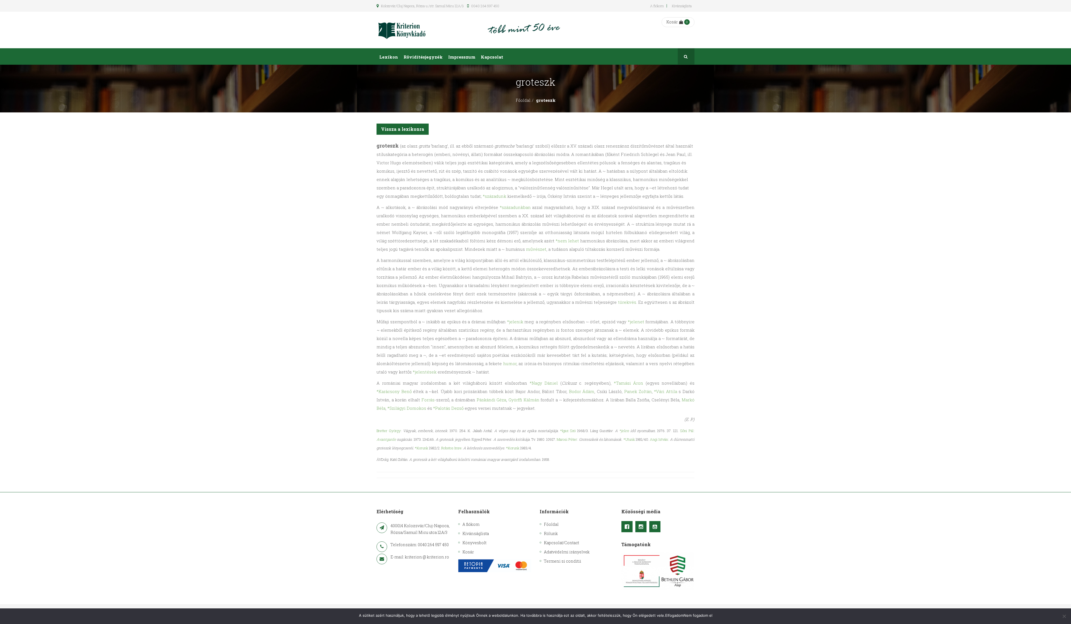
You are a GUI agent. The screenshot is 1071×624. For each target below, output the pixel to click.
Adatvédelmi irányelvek (567, 552)
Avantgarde (386, 439)
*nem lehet (567, 241)
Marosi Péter (567, 439)
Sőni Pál (687, 430)
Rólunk (551, 533)
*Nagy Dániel (544, 383)
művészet (536, 249)
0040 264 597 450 (484, 6)
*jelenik (515, 321)
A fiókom (657, 6)
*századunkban (515, 207)
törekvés (627, 302)
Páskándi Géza (491, 400)
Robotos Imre (451, 447)
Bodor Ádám (582, 391)
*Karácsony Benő (394, 391)
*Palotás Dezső (448, 408)
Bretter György (389, 430)
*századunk (494, 196)
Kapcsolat (492, 57)
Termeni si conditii (562, 561)
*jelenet (636, 321)
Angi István (659, 439)
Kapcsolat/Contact (561, 542)
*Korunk (421, 447)
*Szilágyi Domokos (406, 408)
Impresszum (461, 57)
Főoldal (523, 100)
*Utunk (629, 439)
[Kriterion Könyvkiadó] (402, 30)
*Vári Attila (665, 391)
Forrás (428, 400)
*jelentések (424, 372)
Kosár (672, 22)
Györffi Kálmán (523, 400)
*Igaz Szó (568, 430)
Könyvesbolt (474, 542)
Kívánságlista (682, 6)
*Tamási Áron (628, 383)
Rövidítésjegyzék (423, 57)
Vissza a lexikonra (402, 129)
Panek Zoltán (638, 391)
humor (510, 363)
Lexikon (388, 57)
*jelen (624, 430)
